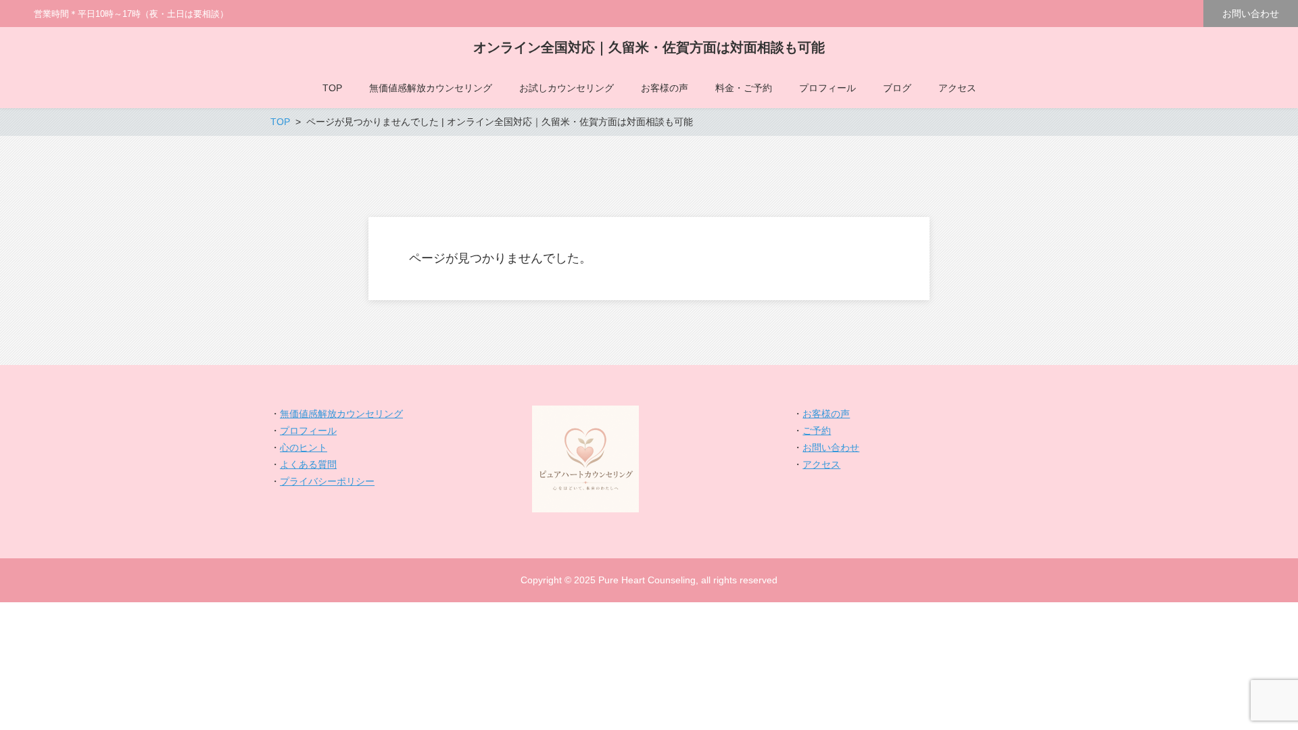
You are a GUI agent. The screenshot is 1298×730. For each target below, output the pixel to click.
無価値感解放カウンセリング (341, 413)
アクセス (821, 464)
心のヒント (303, 447)
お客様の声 (826, 413)
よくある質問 (308, 464)
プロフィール (308, 430)
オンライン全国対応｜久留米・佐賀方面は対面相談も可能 (649, 47)
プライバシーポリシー (327, 481)
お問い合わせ (1250, 13)
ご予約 (816, 430)
